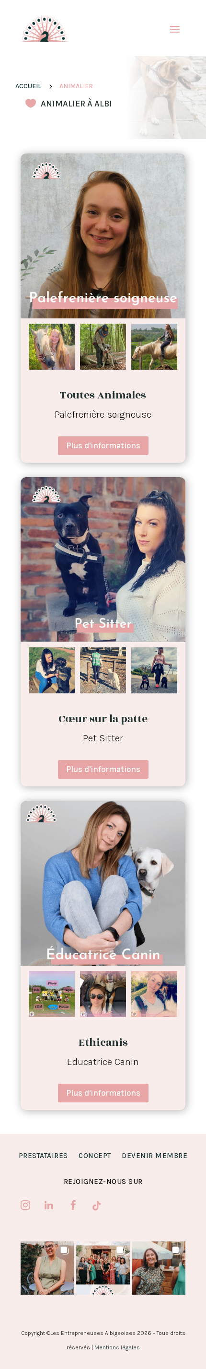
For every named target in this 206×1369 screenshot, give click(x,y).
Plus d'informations (103, 445)
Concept (95, 1155)
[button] (47, 1268)
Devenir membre (154, 1155)
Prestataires (43, 1155)
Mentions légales (117, 1347)
